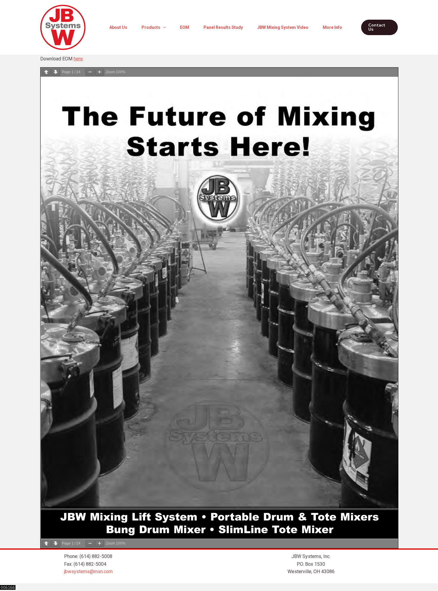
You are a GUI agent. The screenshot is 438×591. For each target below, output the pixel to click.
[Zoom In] (99, 72)
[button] (163, 27)
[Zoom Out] (90, 72)
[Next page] (55, 72)
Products (151, 27)
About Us (118, 27)
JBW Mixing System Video (282, 27)
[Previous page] (46, 72)
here (78, 59)
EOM (184, 27)
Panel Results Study (223, 27)
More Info (332, 27)
